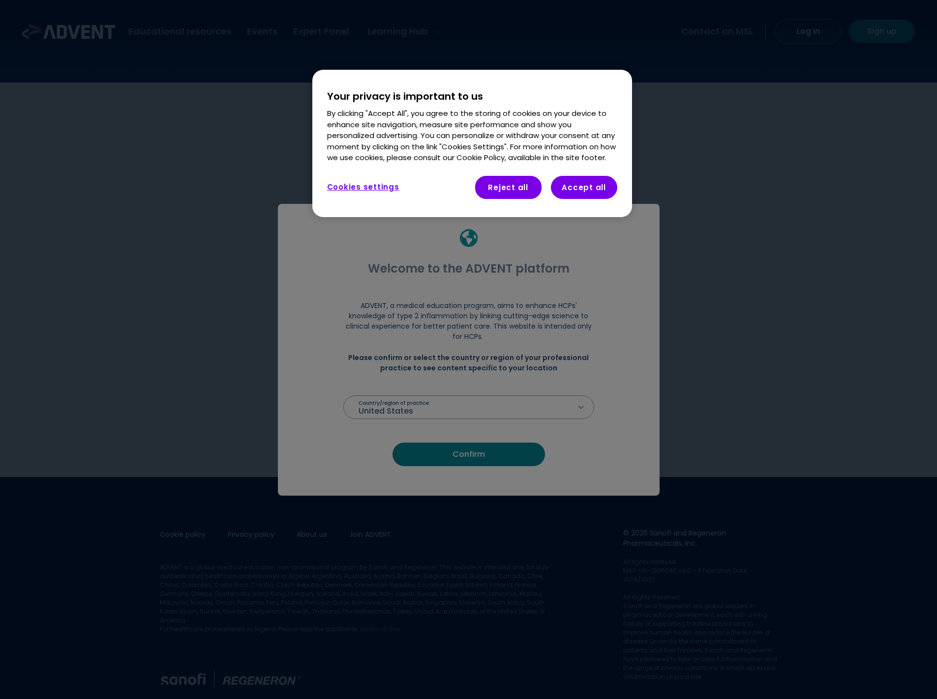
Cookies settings (363, 187)
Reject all (508, 187)
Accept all (584, 187)
